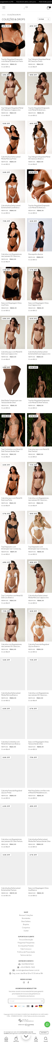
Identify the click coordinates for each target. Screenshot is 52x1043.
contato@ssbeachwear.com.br (27, 970)
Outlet (26, 931)
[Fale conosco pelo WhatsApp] (47, 1024)
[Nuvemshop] (26, 1026)
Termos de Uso (26, 955)
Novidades (26, 918)
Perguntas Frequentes (26, 943)
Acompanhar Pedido (26, 946)
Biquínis (26, 924)
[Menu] (3, 7)
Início (3, 14)
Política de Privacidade (26, 952)
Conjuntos (26, 928)
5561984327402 (27, 964)
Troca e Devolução (26, 940)
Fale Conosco (26, 949)
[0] (48, 7)
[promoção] (26, 1035)
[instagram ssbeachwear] (24, 982)
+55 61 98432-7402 (27, 967)
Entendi (44, 1032)
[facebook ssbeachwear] (28, 982)
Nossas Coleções (26, 915)
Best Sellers (26, 921)
